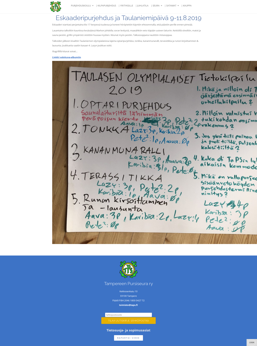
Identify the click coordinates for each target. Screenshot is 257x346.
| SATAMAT (170, 5)
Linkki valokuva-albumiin (66, 57)
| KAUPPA (186, 5)
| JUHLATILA (141, 5)
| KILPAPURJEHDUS (106, 5)
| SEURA (155, 5)
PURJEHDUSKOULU (81, 5)
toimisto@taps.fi (128, 305)
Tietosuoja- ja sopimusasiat (128, 330)
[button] (82, 5)
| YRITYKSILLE (125, 5)
